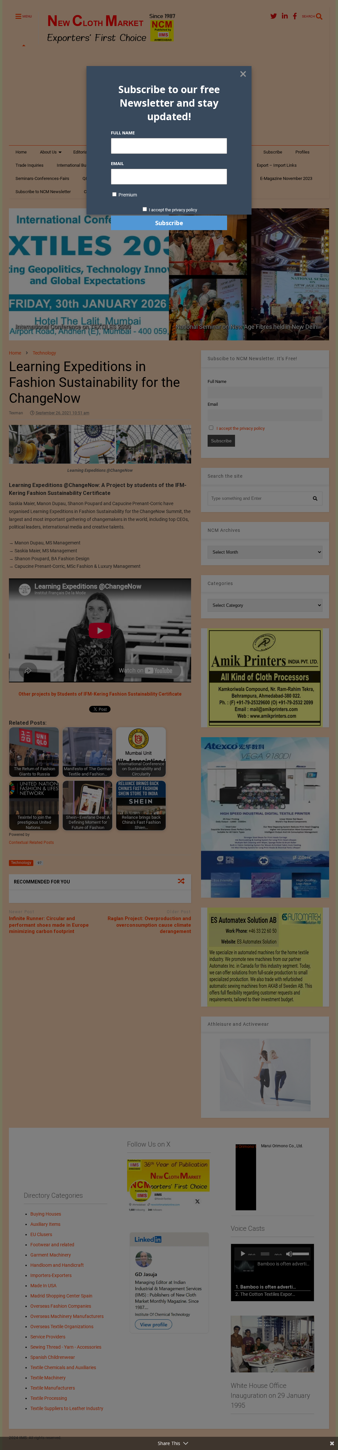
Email (117, 163)
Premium (127, 194)
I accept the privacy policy (173, 209)
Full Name (123, 133)
